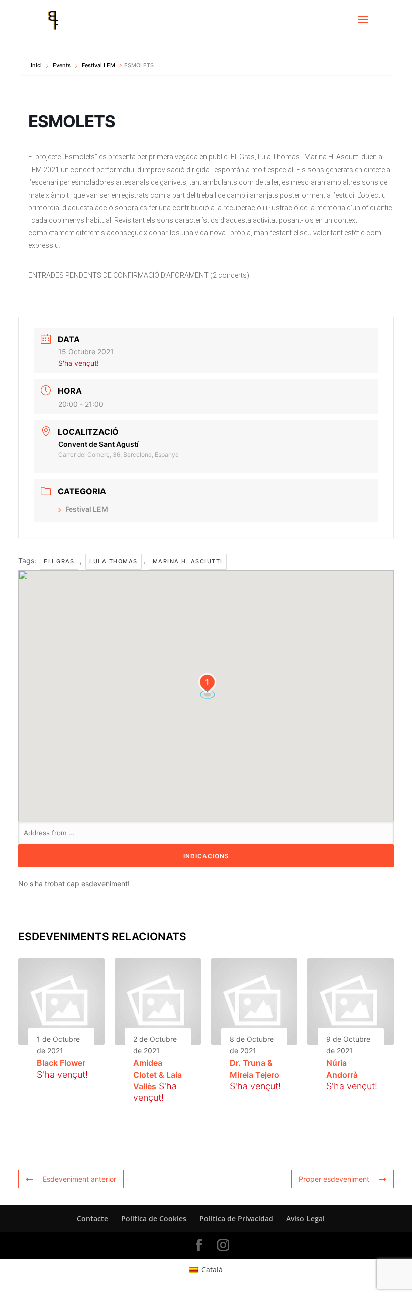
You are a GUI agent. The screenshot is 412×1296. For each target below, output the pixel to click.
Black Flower (61, 1063)
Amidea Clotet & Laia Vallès (157, 1074)
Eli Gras (59, 561)
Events (62, 65)
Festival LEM (98, 65)
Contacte (92, 1218)
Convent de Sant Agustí (98, 444)
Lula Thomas (113, 561)
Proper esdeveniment (334, 1179)
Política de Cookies (153, 1218)
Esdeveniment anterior (79, 1179)
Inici (37, 65)
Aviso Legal (305, 1218)
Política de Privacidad (236, 1218)
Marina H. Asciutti (188, 561)
